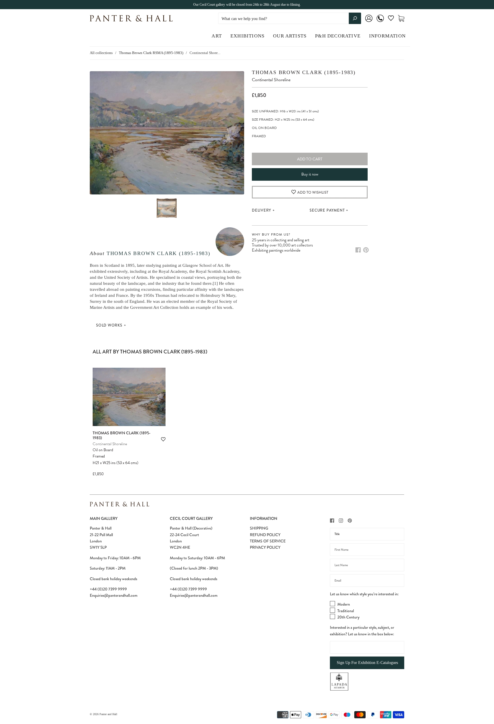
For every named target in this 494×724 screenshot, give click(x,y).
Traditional (345, 611)
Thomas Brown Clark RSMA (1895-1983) (151, 53)
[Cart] (401, 18)
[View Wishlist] (391, 19)
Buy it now (309, 174)
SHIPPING (259, 528)
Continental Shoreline (110, 444)
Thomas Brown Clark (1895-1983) (158, 253)
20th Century (348, 617)
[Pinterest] (366, 250)
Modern (343, 604)
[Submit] (355, 18)
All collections (101, 53)
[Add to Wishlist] (163, 439)
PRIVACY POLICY (265, 547)
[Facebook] (358, 250)
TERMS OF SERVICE (268, 541)
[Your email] (367, 580)
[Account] (369, 22)
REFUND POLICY (265, 535)
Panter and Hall (108, 714)
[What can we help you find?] (289, 19)
